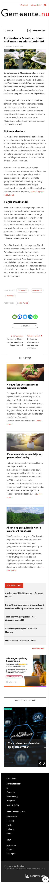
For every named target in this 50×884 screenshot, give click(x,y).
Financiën (11, 792)
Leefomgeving (13, 805)
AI (8, 788)
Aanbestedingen (14, 784)
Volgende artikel (33, 336)
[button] (40, 763)
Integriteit (11, 801)
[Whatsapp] (35, 316)
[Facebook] (19, 316)
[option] (22, 737)
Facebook (11, 821)
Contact (24, 5)
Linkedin (10, 829)
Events (10, 834)
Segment (5, 709)
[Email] (14, 316)
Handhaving (22, 303)
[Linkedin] (30, 316)
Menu (10, 31)
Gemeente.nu (25, 15)
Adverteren (11, 845)
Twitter (10, 825)
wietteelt (10, 296)
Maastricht (37, 290)
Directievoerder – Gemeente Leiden (20, 641)
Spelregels (11, 854)
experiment (22, 290)
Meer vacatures (38, 648)
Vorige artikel (18, 336)
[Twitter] (25, 316)
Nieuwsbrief (36, 5)
